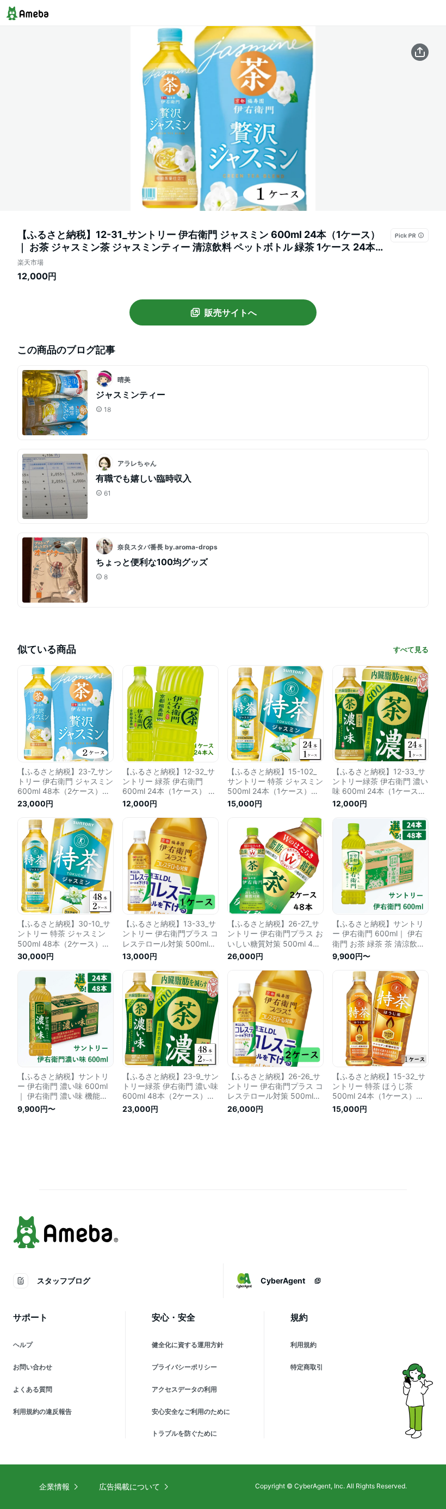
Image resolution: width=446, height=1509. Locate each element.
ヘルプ (23, 1345)
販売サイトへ (231, 312)
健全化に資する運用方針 (188, 1345)
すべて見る (411, 649)
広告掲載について (129, 1486)
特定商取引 (306, 1367)
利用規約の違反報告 (42, 1411)
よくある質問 (32, 1389)
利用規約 (303, 1345)
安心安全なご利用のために (191, 1411)
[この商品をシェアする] (420, 52)
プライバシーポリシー (184, 1367)
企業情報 (54, 1486)
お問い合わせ (32, 1367)
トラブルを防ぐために (184, 1433)
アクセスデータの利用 (184, 1389)
